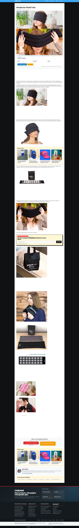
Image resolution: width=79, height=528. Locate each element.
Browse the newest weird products (46, 506)
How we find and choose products (46, 510)
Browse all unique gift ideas (55, 479)
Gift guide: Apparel (29, 479)
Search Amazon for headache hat (48, 443)
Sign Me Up (59, 241)
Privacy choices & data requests (57, 510)
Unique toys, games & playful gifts (19, 513)
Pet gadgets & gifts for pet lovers (19, 514)
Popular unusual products (44, 507)
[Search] (64, 1)
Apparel (20, 5)
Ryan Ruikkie (19, 9)
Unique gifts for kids (31, 513)
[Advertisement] (39, 74)
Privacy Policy (55, 509)
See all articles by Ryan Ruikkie (27, 473)
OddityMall (19, 491)
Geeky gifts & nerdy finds (18, 510)
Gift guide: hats (35, 479)
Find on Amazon (30, 64)
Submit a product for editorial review (46, 513)
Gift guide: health (41, 479)
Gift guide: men (48, 479)
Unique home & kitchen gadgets (19, 507)
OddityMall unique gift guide (32, 506)
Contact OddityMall (55, 506)
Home (17, 5)
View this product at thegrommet (31, 442)
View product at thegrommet (22, 64)
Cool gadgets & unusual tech (19, 506)
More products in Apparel (21, 479)
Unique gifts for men (31, 507)
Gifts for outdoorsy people (32, 514)
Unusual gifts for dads (31, 510)
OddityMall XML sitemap (56, 513)
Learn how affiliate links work (31, 523)
